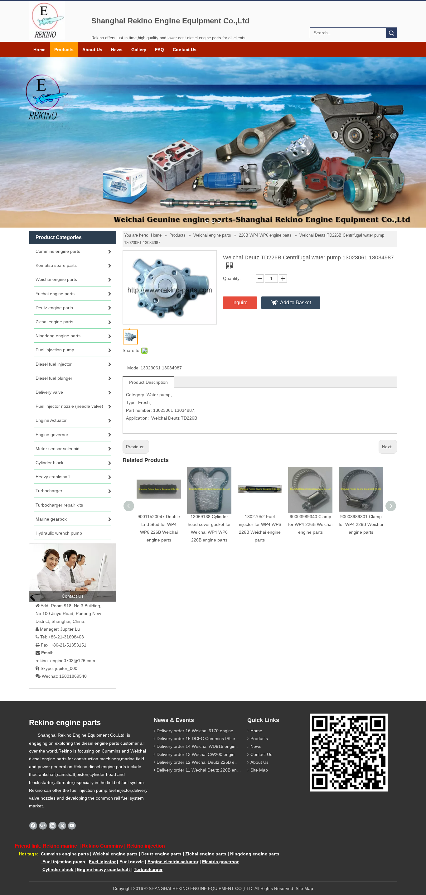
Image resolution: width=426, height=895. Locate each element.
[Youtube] (72, 825)
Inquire (240, 302)
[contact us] (72, 572)
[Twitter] (62, 825)
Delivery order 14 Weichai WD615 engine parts (203, 746)
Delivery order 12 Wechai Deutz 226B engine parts (207, 762)
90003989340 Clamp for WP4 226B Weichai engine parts (310, 524)
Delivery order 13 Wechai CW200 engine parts (202, 754)
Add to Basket (295, 302)
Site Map (259, 769)
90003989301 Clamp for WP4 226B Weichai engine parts (361, 524)
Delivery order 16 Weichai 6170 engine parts (200, 730)
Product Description (148, 382)
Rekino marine (60, 846)
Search (391, 33)
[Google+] (43, 825)
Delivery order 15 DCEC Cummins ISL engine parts (207, 738)
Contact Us (184, 49)
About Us (92, 49)
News (117, 49)
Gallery (138, 49)
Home (39, 49)
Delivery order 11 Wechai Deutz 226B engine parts (206, 769)
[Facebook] (33, 825)
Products (64, 49)
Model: (134, 367)
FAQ (159, 49)
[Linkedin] (52, 825)
